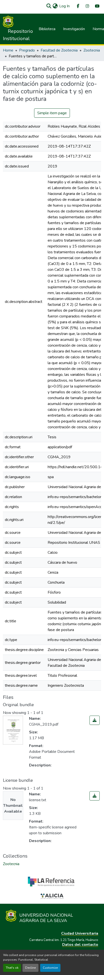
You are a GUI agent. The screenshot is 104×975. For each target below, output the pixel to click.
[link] (94, 720)
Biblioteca (47, 29)
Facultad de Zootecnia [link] (59, 50)
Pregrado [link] (27, 50)
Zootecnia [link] (91, 50)
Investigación (74, 29)
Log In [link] (64, 6)
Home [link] (8, 50)
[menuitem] (78, 6)
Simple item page (52, 113)
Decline (30, 968)
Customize (50, 968)
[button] (49, 6)
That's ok (12, 968)
